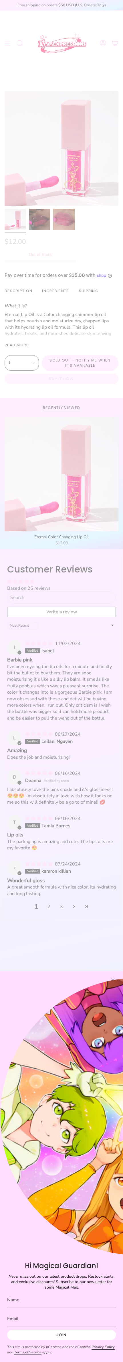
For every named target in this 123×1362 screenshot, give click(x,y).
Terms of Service (27, 1352)
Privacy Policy (103, 1347)
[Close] (113, 979)
